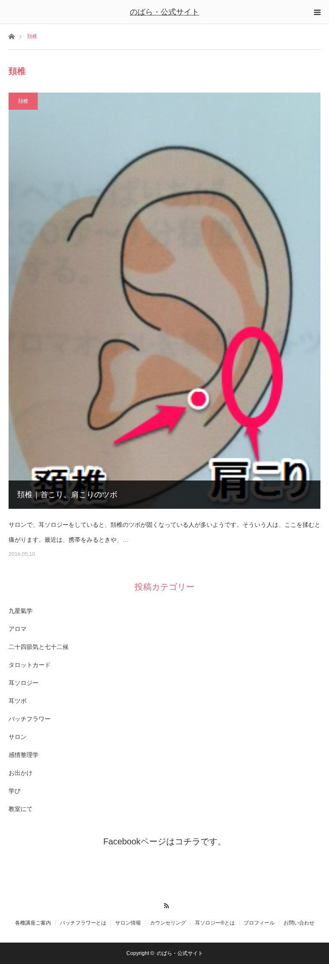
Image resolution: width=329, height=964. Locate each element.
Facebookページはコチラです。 (164, 841)
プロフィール (259, 922)
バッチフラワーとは (83, 922)
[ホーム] (11, 36)
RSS (164, 904)
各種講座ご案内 (33, 922)
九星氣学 (21, 610)
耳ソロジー (24, 682)
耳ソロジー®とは (215, 922)
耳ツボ (18, 700)
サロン (18, 736)
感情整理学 (24, 754)
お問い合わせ (299, 922)
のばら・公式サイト (164, 12)
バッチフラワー (30, 718)
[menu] (317, 12)
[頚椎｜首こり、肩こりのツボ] (164, 301)
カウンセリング (168, 922)
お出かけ (21, 772)
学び (15, 790)
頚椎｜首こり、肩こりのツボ (67, 494)
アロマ (18, 628)
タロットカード (30, 664)
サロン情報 (128, 922)
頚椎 (23, 101)
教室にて (21, 808)
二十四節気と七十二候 (39, 646)
